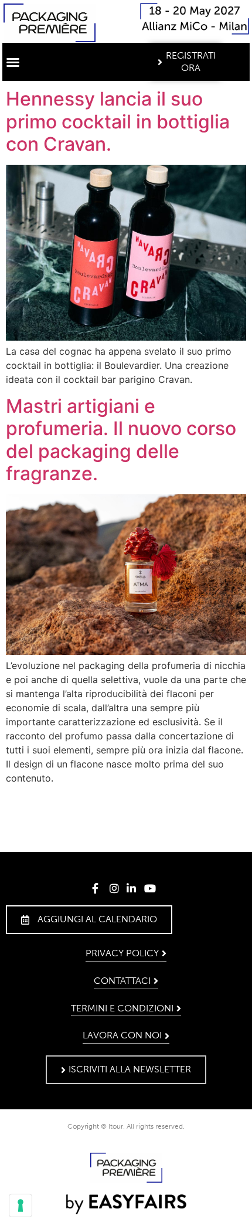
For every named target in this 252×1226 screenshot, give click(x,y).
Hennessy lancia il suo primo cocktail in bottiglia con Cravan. (118, 121)
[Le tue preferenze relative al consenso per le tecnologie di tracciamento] (20, 1205)
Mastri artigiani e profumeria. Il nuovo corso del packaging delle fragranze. (121, 440)
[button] (12, 62)
